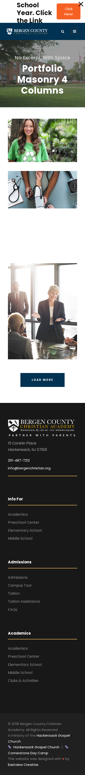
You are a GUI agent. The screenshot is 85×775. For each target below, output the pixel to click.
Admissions (18, 577)
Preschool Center (23, 522)
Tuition (14, 593)
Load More (42, 380)
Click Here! (68, 11)
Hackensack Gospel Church (36, 747)
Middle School (20, 538)
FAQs (12, 609)
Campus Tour (20, 585)
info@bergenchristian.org (29, 468)
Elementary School (25, 530)
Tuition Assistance (24, 601)
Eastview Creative (23, 764)
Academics (18, 514)
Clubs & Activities (23, 680)
